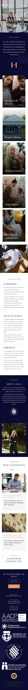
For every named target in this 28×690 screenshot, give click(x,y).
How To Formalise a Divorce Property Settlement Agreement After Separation (14, 503)
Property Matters (18, 495)
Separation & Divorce (9, 497)
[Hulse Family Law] (7, 6)
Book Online (14, 586)
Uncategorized (19, 537)
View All (12, 469)
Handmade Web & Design (16, 686)
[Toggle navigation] (24, 5)
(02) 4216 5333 (14, 581)
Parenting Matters (8, 495)
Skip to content (3, 1)
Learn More (12, 419)
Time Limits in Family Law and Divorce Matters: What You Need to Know (14, 543)
